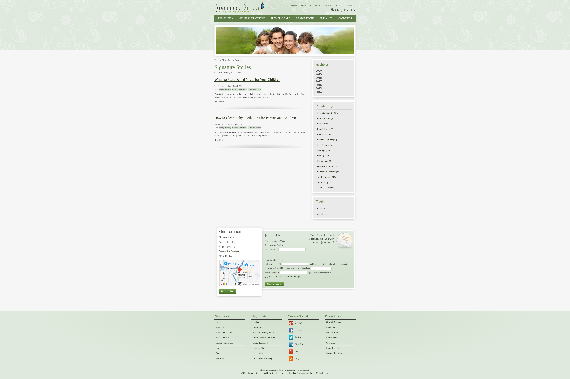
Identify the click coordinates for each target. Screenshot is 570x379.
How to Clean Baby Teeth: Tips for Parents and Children (255, 118)
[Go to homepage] (240, 13)
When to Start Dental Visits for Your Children (247, 79)
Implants (326, 18)
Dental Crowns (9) (325, 129)
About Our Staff (223, 338)
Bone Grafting (259, 348)
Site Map (220, 358)
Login (327, 373)
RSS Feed (321, 208)
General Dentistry (252, 18)
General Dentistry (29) (327, 139)
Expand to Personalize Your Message (284, 277)
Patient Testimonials (224, 343)
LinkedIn (299, 344)
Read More (219, 102)
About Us (305, 6)
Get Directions (227, 291)
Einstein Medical (316, 373)
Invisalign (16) (323, 150)
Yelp (297, 351)
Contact (350, 6)
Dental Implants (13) (326, 134)
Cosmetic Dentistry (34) (327, 113)
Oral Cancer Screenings (263, 358)
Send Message (274, 284)
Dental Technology (261, 343)
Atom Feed (322, 214)
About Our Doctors (224, 333)
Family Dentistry (225, 89)
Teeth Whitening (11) (326, 177)
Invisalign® (258, 353)
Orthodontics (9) (324, 161)
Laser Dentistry (332, 348)
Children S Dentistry (239, 89)
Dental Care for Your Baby (264, 338)
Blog (317, 6)
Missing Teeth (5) (324, 155)
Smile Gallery (333, 6)
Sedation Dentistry (334, 353)
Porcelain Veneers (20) (327, 166)
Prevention (225, 18)
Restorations (305, 18)
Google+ (298, 323)
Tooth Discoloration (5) (327, 187)
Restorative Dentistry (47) (328, 171)
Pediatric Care (280, 18)
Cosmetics (345, 18)
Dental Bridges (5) (325, 123)
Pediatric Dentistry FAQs (263, 333)
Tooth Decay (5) (324, 182)
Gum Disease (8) (324, 145)
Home (293, 6)
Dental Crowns (259, 327)
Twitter (298, 337)
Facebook (299, 330)
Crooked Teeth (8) (325, 118)
